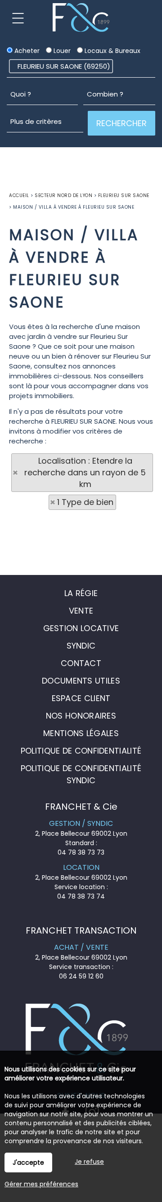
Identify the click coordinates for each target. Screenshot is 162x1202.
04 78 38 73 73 (81, 852)
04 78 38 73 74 (81, 896)
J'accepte (28, 1162)
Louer (61, 50)
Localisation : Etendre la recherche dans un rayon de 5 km (85, 472)
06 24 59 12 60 (81, 976)
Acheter (26, 50)
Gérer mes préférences (41, 1184)
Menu (18, 18)
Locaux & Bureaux (111, 50)
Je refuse (89, 1161)
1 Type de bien (85, 502)
